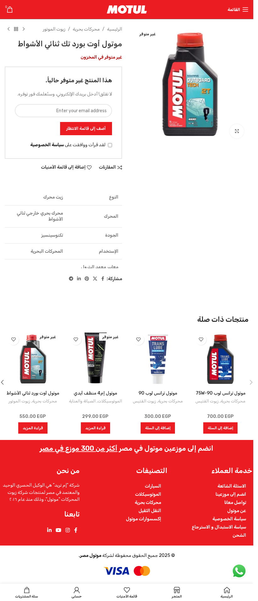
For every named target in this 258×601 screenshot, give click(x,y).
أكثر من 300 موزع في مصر (78, 448)
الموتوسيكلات (110, 401)
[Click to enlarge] (237, 131)
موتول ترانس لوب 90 (157, 393)
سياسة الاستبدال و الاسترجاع (219, 526)
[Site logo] (127, 9)
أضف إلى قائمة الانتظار (86, 128)
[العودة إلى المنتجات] (16, 29)
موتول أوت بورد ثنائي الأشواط (33, 393)
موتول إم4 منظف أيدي (95, 393)
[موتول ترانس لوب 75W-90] (220, 359)
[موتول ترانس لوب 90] (158, 359)
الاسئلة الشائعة (231, 485)
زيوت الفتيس (207, 401)
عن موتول (236, 510)
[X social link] (95, 278)
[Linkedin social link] (79, 278)
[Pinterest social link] (87, 278)
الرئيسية (114, 29)
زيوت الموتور (54, 29)
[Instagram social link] (68, 530)
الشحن (239, 535)
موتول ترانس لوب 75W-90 (220, 393)
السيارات (153, 485)
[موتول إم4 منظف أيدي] (95, 359)
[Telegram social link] (71, 278)
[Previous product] (23, 29)
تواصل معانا (235, 502)
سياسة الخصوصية (47, 144)
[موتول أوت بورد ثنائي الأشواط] (33, 359)
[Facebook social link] (103, 278)
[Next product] (8, 29)
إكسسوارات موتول (143, 518)
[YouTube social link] (58, 530)
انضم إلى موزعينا (231, 494)
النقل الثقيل (149, 510)
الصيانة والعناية (82, 401)
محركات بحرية (86, 29)
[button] (220, 428)
